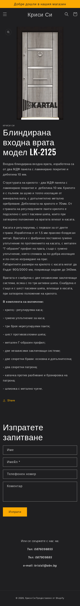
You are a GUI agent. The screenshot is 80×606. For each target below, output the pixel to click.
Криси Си (30, 598)
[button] (5, 14)
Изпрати (15, 512)
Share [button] (11, 400)
